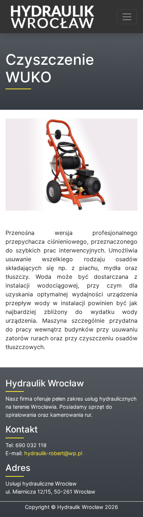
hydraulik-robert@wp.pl (53, 453)
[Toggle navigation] (127, 17)
